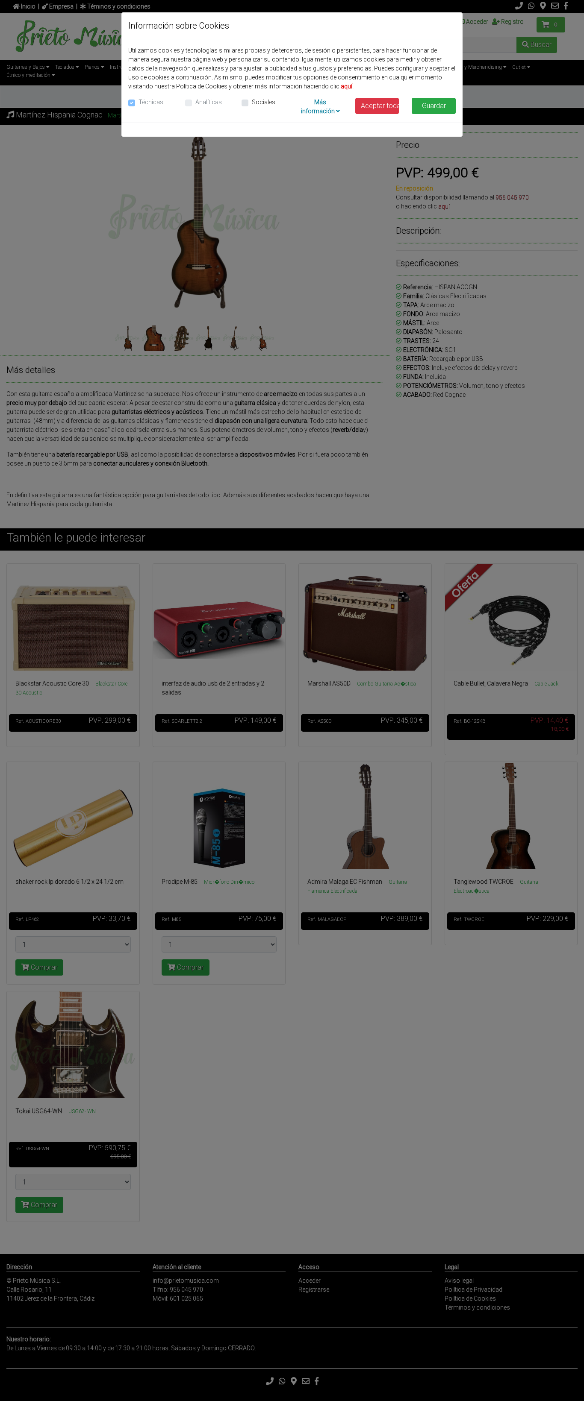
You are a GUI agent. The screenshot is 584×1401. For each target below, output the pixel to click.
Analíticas (208, 102)
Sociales (263, 102)
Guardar (434, 106)
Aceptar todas (380, 106)
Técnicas (151, 102)
